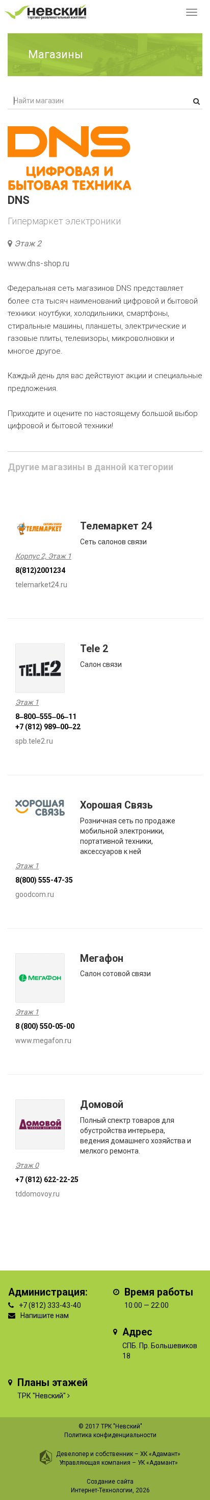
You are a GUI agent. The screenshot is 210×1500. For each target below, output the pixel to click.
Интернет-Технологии (102, 1490)
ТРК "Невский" (41, 1396)
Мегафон (101, 958)
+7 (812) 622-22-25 (46, 1179)
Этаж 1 (27, 702)
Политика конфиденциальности (110, 1435)
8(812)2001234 (40, 570)
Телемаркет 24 (116, 526)
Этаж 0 (27, 1165)
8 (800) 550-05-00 (44, 1026)
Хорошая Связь (116, 805)
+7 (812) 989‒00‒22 (48, 727)
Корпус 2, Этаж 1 (43, 556)
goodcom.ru (34, 894)
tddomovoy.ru (37, 1194)
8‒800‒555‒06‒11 (45, 716)
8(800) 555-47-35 (44, 880)
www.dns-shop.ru (38, 263)
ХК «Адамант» (160, 1454)
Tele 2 (94, 649)
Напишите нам (44, 1315)
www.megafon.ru (43, 1040)
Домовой (101, 1105)
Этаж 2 (27, 243)
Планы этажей (52, 1383)
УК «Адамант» (158, 1462)
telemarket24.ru (41, 585)
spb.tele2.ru (34, 741)
